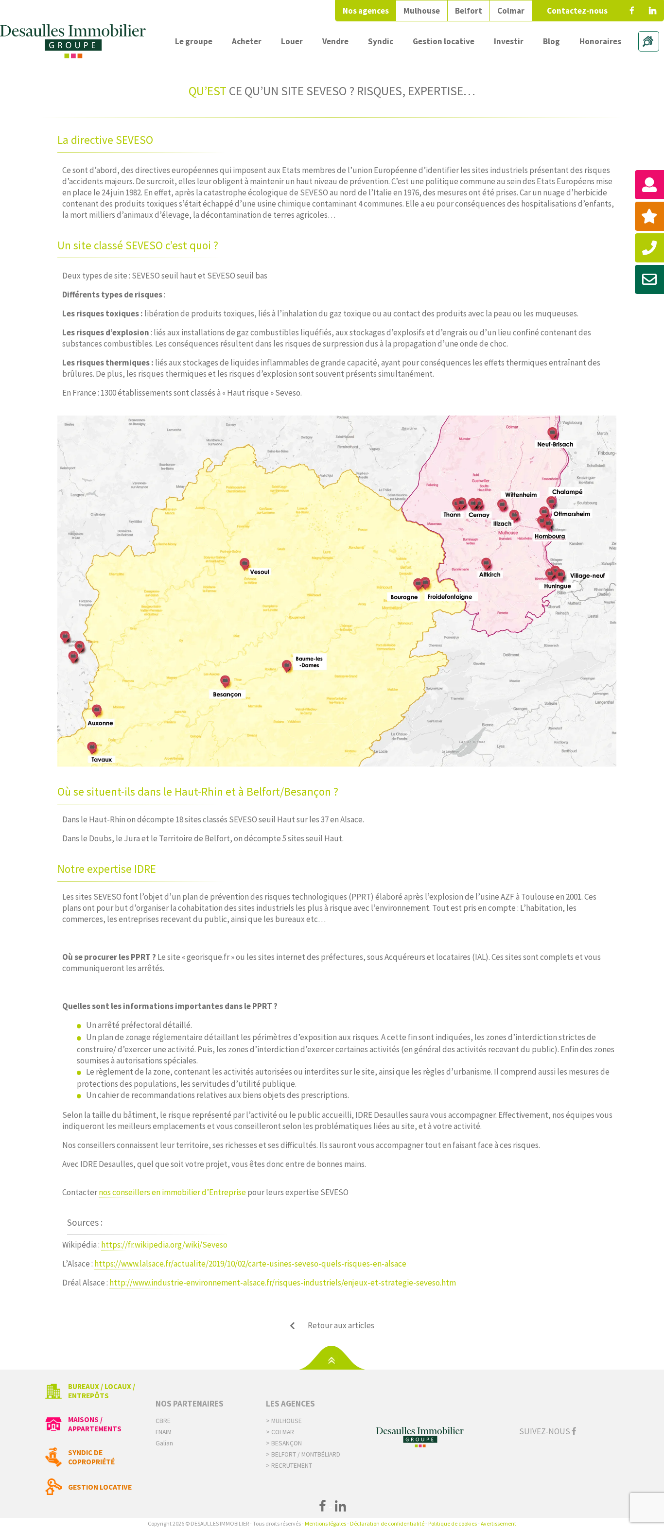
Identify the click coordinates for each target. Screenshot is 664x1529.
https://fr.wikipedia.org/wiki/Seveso (164, 1244)
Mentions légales (325, 1523)
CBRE (163, 1421)
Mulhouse (421, 10)
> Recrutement (289, 1465)
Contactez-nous (577, 10)
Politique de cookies (452, 1523)
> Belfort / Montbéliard (303, 1454)
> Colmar (280, 1432)
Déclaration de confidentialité (387, 1523)
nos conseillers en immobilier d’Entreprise (172, 1192)
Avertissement (498, 1523)
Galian (164, 1443)
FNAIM (164, 1432)
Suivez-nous (545, 1431)
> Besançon (284, 1443)
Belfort (468, 10)
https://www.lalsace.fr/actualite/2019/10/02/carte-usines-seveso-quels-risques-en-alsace (250, 1263)
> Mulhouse (284, 1421)
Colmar (510, 10)
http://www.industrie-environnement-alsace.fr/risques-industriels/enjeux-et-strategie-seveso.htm (282, 1282)
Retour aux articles (341, 1325)
